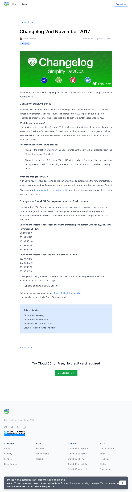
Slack (102, 453)
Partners (8, 459)
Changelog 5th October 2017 (38, 323)
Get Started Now (66, 373)
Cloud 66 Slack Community (66, 293)
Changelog (105, 469)
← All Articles (26, 22)
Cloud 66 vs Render (77, 453)
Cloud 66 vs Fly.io (77, 459)
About (7, 448)
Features (40, 448)
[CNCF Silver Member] (14, 433)
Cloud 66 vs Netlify (77, 464)
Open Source (10, 464)
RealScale (104, 459)
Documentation (107, 448)
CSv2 (97, 109)
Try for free (121, 4)
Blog (24, 4)
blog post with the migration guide (51, 190)
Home (15, 4)
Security (8, 453)
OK (123, 483)
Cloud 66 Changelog (34, 315)
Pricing (39, 459)
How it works (42, 453)
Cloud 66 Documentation (36, 319)
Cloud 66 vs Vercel (77, 469)
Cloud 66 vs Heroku (78, 448)
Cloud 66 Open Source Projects (39, 327)
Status (103, 464)
